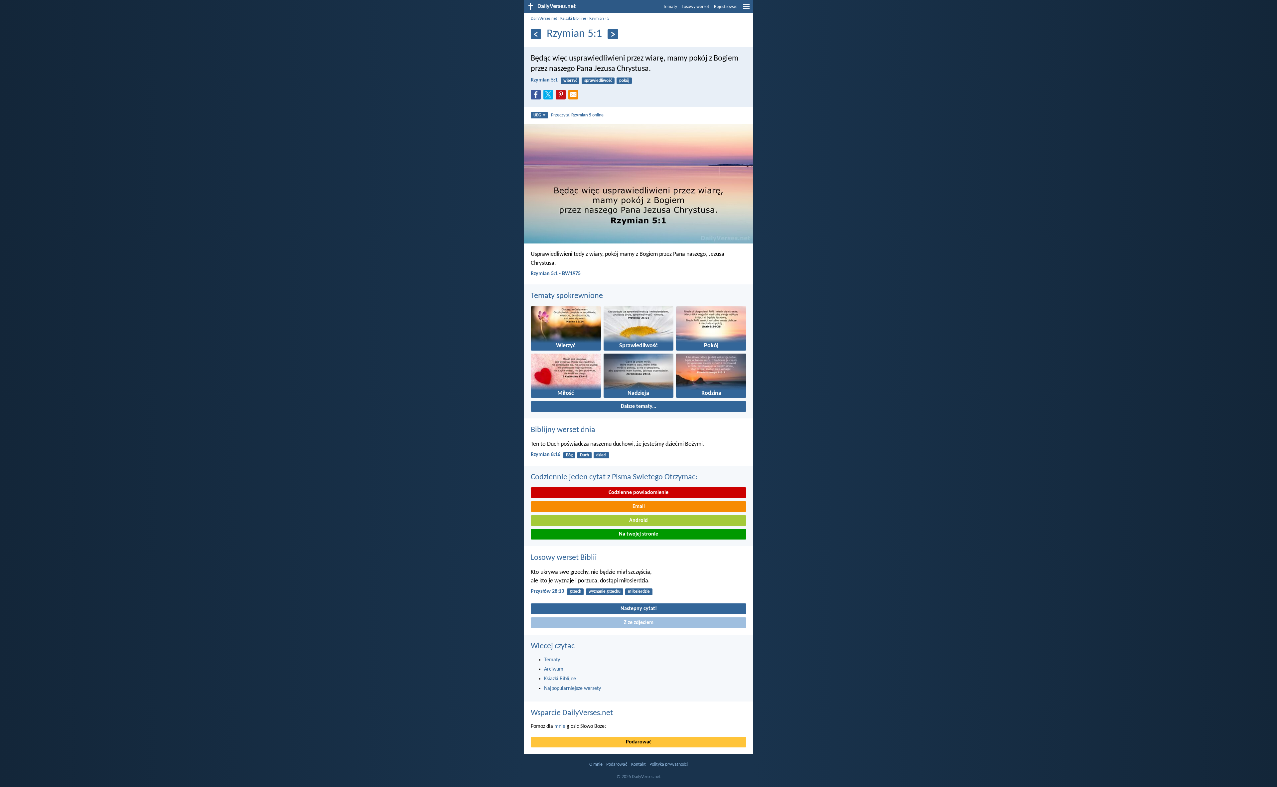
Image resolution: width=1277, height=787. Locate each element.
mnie (559, 726)
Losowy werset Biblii (564, 558)
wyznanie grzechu (605, 591)
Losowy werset (695, 6)
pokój (624, 81)
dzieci (601, 455)
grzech (575, 591)
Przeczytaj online (577, 115)
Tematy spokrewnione (567, 296)
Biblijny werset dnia (563, 430)
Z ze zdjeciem (638, 622)
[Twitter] (549, 96)
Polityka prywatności (668, 764)
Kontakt (638, 764)
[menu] (746, 9)
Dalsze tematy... (638, 406)
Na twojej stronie (638, 534)
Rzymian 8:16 (545, 454)
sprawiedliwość (598, 81)
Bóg (569, 455)
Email (639, 506)
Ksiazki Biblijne (573, 18)
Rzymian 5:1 (544, 80)
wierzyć (570, 81)
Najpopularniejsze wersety (572, 688)
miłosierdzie (639, 591)
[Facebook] (537, 96)
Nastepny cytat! (639, 608)
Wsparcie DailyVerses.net (572, 713)
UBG (537, 115)
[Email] (574, 96)
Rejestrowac (725, 6)
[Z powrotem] (536, 34)
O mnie (596, 764)
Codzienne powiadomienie (638, 492)
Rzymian (596, 18)
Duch (584, 455)
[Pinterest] (562, 96)
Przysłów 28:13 (547, 591)
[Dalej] (613, 34)
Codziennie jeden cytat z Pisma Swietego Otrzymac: (614, 477)
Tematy (670, 6)
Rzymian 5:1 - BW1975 (556, 273)
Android (638, 520)
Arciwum (553, 669)
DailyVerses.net (544, 18)
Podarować (638, 742)
